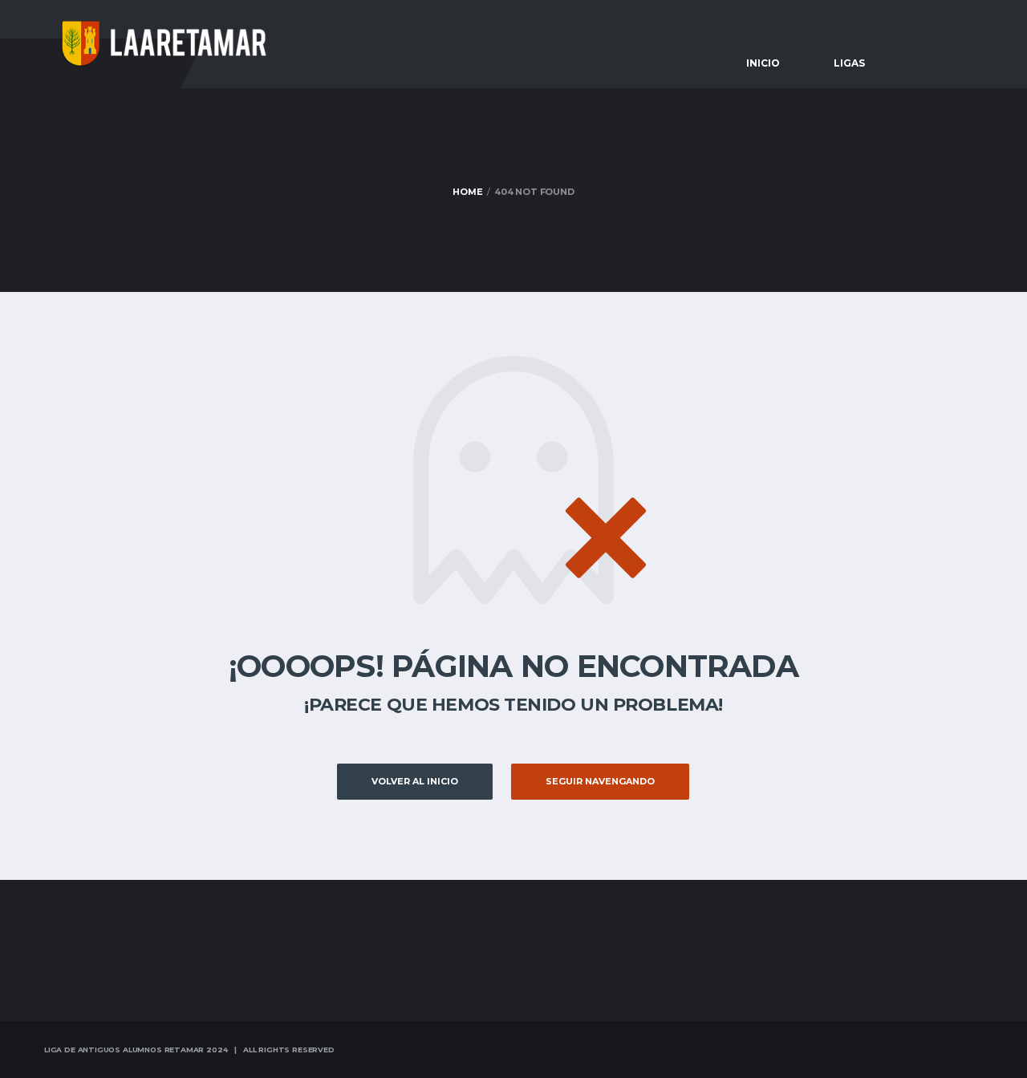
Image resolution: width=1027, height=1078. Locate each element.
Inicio (763, 63)
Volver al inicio (414, 781)
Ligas (849, 63)
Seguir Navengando (600, 781)
